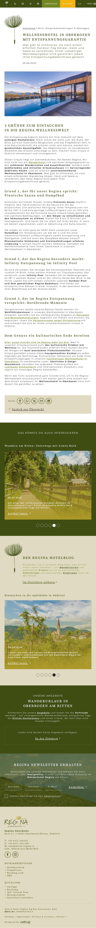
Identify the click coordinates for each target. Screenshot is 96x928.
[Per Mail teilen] (41, 401)
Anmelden (77, 787)
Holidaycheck (16, 867)
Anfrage (12, 886)
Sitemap (9, 916)
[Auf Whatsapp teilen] (27, 401)
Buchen (68, 4)
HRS (9, 875)
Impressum (23, 916)
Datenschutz (52, 796)
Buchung (12, 889)
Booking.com (15, 872)
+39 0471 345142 (18, 840)
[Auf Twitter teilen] (34, 401)
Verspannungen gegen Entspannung (57, 320)
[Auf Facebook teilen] (20, 401)
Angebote (43, 712)
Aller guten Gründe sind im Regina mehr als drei (37, 342)
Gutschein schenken (20, 897)
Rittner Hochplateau (26, 718)
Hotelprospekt (16, 894)
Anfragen (51, 4)
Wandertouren (69, 567)
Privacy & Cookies (43, 916)
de (79, 4)
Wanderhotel (37, 162)
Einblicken (70, 573)
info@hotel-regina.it (21, 846)
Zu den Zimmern (46, 738)
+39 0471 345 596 (18, 843)
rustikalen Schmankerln (20, 367)
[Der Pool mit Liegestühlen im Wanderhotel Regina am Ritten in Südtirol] (48, 94)
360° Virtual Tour (18, 892)
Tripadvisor (14, 870)
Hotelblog (29, 28)
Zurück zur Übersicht (28, 409)
